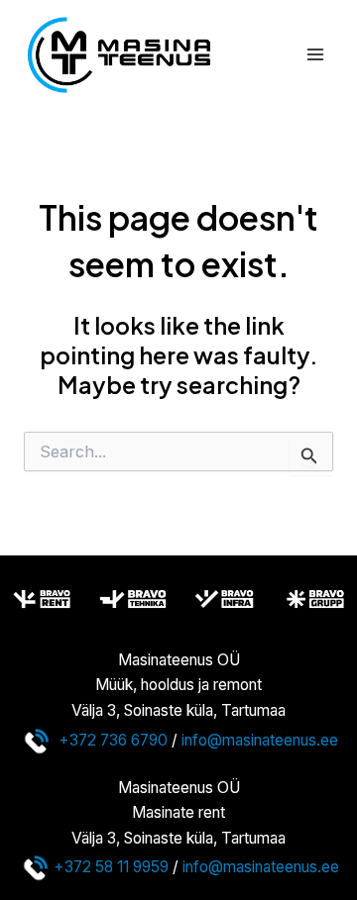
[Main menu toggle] (316, 55)
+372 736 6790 (113, 739)
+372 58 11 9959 (111, 866)
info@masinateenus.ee (259, 739)
